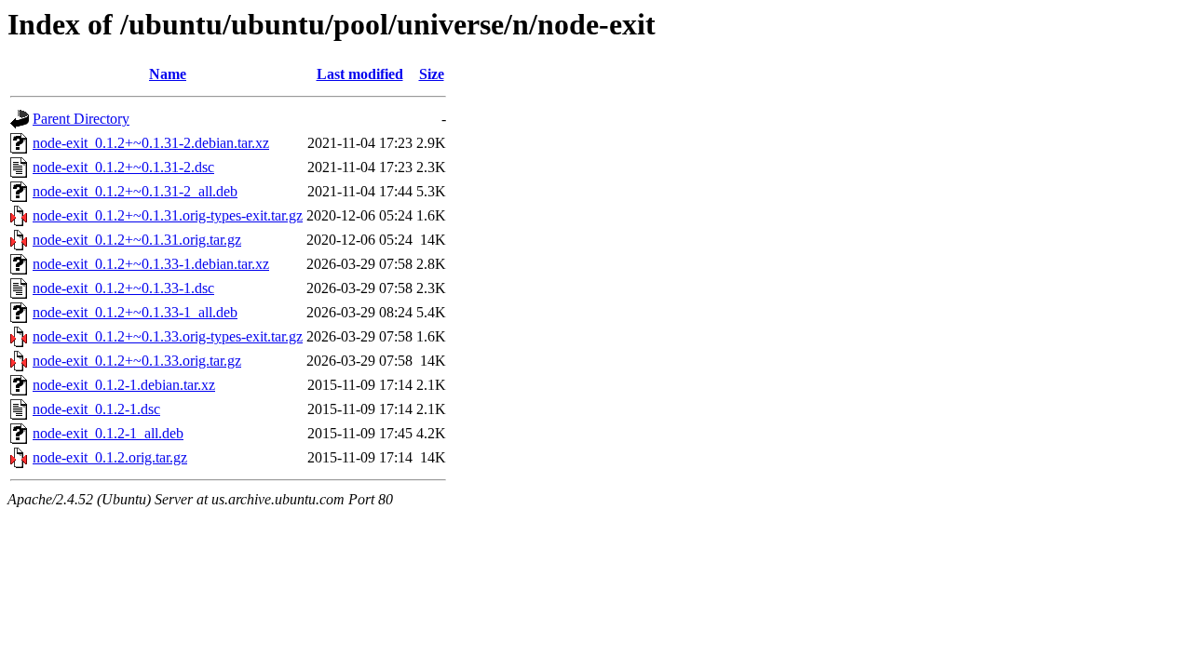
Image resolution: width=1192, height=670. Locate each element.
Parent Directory (81, 119)
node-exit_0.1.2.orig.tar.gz (110, 457)
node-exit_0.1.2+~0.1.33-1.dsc (123, 288)
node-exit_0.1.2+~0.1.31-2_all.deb (135, 191)
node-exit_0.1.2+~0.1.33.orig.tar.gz (137, 360)
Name (167, 74)
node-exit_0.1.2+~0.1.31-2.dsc (123, 167)
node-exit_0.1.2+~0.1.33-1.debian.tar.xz (151, 264)
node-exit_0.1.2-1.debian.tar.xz (124, 385)
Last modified (360, 74)
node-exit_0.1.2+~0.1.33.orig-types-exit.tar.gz (168, 336)
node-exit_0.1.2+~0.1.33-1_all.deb (135, 312)
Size (431, 74)
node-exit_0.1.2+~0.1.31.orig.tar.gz (137, 240)
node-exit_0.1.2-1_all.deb (108, 433)
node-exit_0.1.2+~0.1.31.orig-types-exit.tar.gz (168, 215)
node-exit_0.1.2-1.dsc (96, 409)
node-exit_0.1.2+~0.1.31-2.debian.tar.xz (151, 143)
